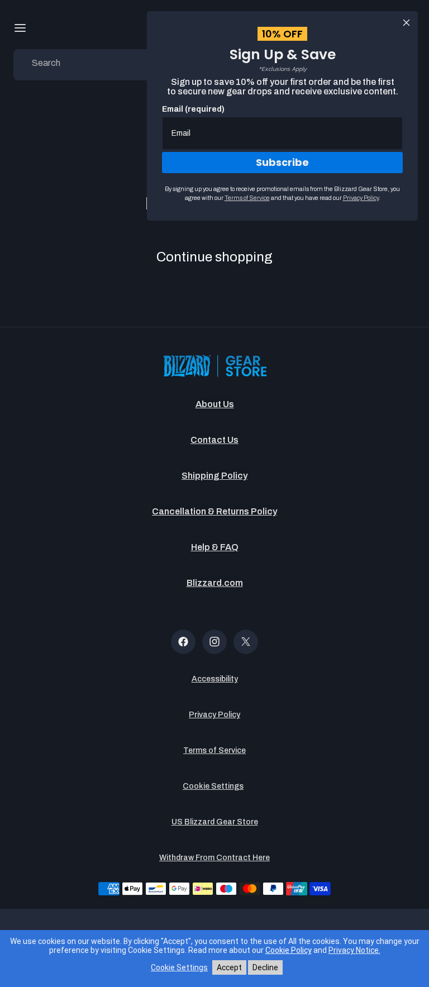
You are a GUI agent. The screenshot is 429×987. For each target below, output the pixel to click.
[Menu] (20, 28)
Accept (229, 967)
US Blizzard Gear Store (214, 822)
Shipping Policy (214, 475)
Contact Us (214, 440)
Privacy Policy (214, 715)
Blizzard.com (215, 583)
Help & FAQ (215, 547)
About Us (215, 404)
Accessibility (215, 679)
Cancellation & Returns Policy (214, 511)
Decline (265, 967)
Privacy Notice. (354, 950)
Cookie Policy (288, 950)
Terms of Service (214, 750)
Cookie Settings (213, 786)
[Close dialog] (406, 23)
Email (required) (193, 109)
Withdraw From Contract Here (214, 858)
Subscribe (282, 162)
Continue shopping (214, 257)
